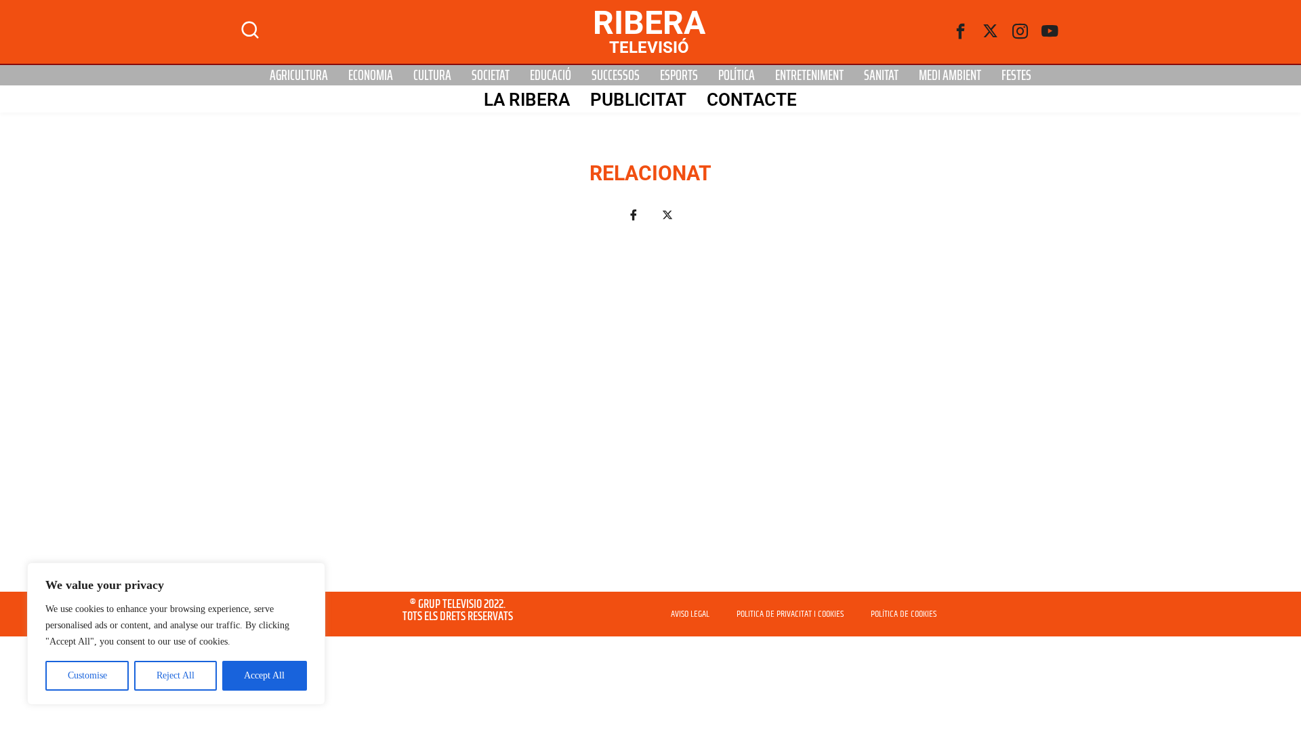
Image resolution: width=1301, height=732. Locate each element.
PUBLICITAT (638, 99)
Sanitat (881, 75)
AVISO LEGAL (690, 614)
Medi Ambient (950, 75)
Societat (491, 75)
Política (736, 75)
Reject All (175, 675)
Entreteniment (809, 75)
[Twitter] (990, 32)
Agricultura (299, 75)
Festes (1016, 75)
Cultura (432, 75)
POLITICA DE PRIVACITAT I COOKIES (790, 614)
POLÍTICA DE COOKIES (903, 614)
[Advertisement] (650, 415)
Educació (550, 75)
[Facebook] (960, 32)
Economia (370, 75)
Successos (616, 75)
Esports (679, 75)
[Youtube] (1050, 32)
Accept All (264, 675)
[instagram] (1020, 32)
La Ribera (527, 99)
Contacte (752, 99)
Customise (87, 675)
